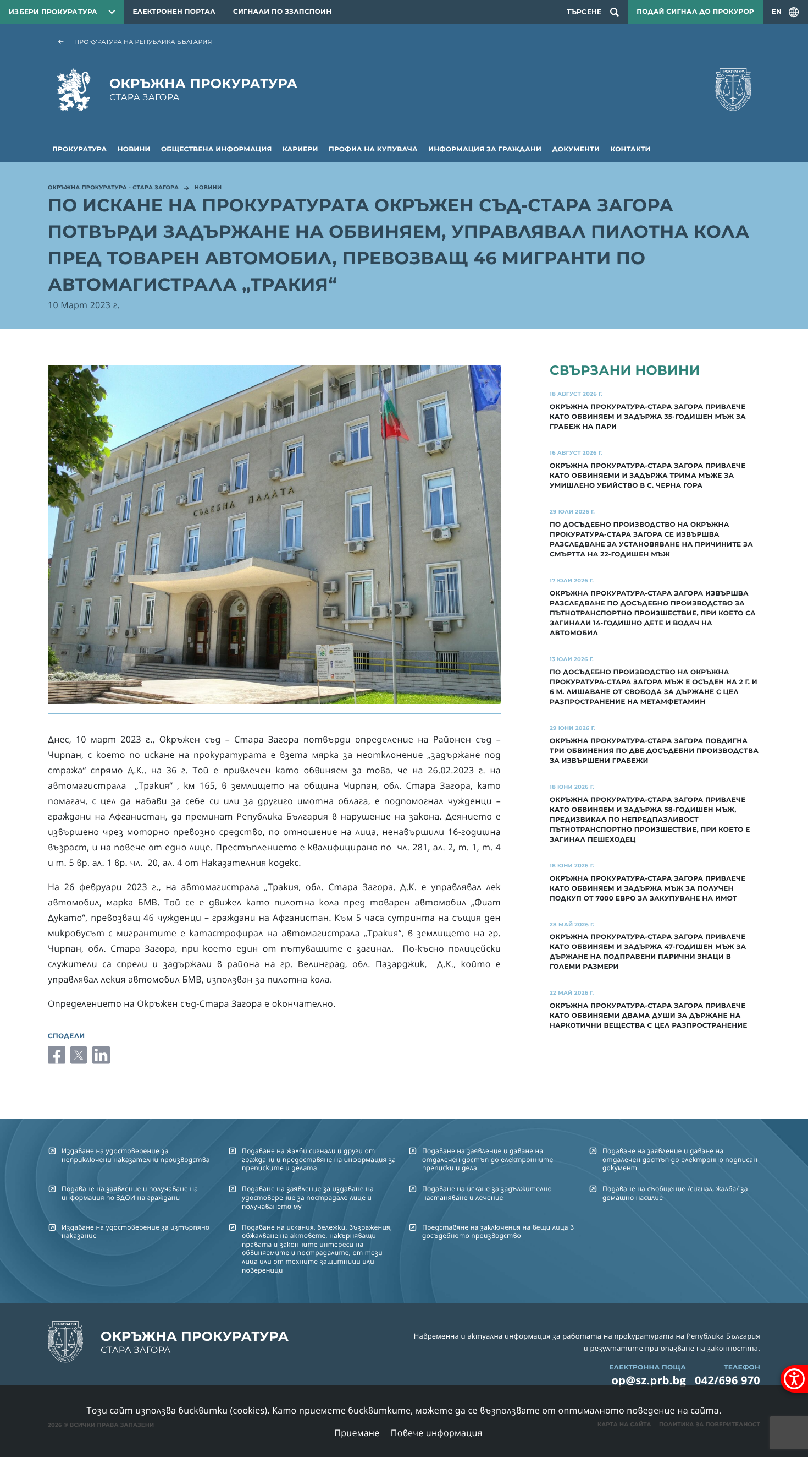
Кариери (300, 149)
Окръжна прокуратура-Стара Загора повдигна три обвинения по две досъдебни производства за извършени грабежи (654, 751)
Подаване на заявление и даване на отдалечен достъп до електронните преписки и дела (487, 1159)
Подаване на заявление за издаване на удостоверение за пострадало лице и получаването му (308, 1197)
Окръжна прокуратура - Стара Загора (113, 188)
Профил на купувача (373, 149)
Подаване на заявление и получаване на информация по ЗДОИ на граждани (130, 1193)
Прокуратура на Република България (143, 42)
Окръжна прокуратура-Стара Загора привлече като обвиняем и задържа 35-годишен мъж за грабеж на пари (648, 417)
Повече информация (437, 1433)
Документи (576, 149)
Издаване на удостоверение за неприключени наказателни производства (136, 1155)
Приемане (356, 1433)
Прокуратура (79, 149)
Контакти (630, 149)
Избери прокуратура (53, 12)
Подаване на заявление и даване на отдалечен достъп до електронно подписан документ (679, 1159)
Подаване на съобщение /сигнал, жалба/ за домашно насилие (675, 1193)
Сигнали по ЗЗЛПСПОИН (282, 12)
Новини (134, 149)
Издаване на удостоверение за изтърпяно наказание (135, 1231)
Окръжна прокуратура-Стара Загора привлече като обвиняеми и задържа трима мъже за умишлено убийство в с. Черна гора (648, 476)
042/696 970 (727, 1380)
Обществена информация (216, 149)
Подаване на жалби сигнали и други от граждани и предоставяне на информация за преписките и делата (319, 1159)
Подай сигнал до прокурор (695, 12)
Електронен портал (174, 12)
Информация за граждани (484, 149)
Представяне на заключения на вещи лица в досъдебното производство (498, 1231)
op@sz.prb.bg (649, 1380)
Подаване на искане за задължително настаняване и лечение (487, 1193)
